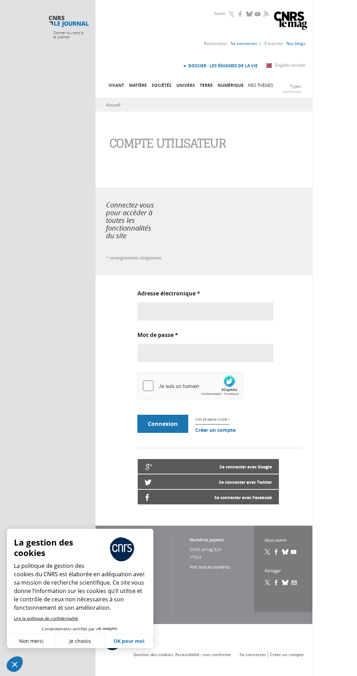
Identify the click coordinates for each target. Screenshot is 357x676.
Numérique (231, 85)
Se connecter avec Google (246, 467)
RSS (265, 13)
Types (295, 86)
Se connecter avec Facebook (243, 498)
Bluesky (249, 14)
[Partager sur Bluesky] (285, 582)
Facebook (240, 14)
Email (294, 582)
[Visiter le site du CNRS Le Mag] (290, 21)
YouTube (258, 14)
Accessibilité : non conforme (203, 655)
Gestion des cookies (153, 655)
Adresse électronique (168, 293)
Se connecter (244, 43)
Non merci (31, 641)
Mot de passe (157, 335)
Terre (206, 85)
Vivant (116, 85)
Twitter (232, 14)
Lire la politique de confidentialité (46, 618)
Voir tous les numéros (210, 567)
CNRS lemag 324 (205, 549)
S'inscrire (273, 43)
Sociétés (162, 85)
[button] (14, 664)
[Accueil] (68, 21)
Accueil (113, 105)
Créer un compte (215, 430)
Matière (138, 85)
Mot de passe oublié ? (212, 419)
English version (290, 65)
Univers (185, 85)
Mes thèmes (260, 85)
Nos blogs (295, 43)
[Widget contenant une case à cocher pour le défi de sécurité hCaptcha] (190, 386)
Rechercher (215, 43)
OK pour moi (129, 641)
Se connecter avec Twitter (245, 482)
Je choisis (80, 641)
